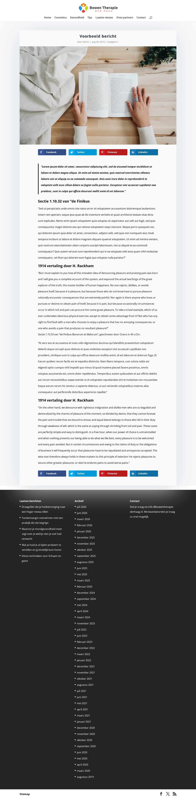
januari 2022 (84, 660)
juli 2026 (81, 507)
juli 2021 (81, 691)
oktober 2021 (84, 678)
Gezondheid (77, 17)
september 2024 (86, 599)
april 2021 (82, 709)
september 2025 (86, 556)
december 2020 (86, 727)
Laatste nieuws (104, 17)
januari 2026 (84, 531)
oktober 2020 (84, 740)
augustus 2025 (85, 562)
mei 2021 (82, 703)
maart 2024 (83, 617)
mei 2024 (82, 605)
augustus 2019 (85, 777)
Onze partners (124, 17)
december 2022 (86, 648)
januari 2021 (84, 721)
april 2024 (82, 611)
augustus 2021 (85, 685)
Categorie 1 (113, 41)
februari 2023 (84, 642)
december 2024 (86, 592)
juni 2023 (82, 635)
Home (47, 17)
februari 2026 (84, 525)
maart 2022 (83, 654)
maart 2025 (83, 580)
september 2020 (86, 746)
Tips (89, 17)
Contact (141, 17)
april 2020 (82, 764)
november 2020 (86, 734)
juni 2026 (82, 513)
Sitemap (25, 794)
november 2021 (86, 672)
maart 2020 (83, 770)
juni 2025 (82, 568)
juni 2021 (82, 697)
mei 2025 (82, 574)
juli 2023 (81, 629)
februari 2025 (84, 586)
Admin (86, 41)
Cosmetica (61, 17)
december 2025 (86, 537)
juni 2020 (82, 752)
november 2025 (86, 543)
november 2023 (86, 623)
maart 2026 (83, 519)
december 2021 (86, 666)
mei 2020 (82, 758)
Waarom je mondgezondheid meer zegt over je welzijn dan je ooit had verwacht (42, 533)
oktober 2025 (84, 549)
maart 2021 (83, 715)
